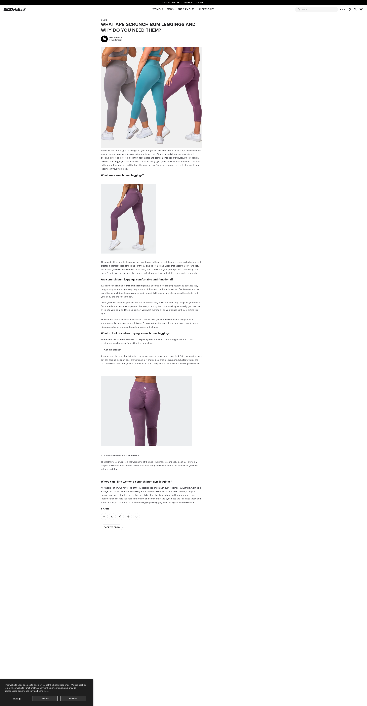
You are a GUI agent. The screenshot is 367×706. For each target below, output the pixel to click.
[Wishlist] (349, 9)
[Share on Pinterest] (128, 516)
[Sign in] (355, 9)
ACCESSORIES (207, 9)
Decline (73, 699)
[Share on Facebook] (120, 516)
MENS (170, 9)
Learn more (43, 691)
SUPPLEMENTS (186, 9)
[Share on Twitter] (136, 516)
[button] (361, 9)
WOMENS (158, 9)
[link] (111, 39)
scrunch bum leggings (112, 161)
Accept (45, 699)
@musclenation (187, 502)
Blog (104, 20)
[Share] (112, 516)
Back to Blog (112, 527)
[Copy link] (104, 516)
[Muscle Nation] (14, 9)
